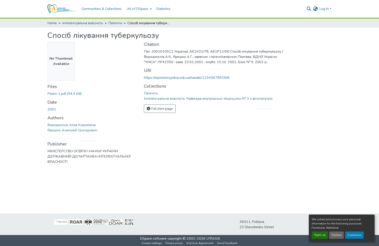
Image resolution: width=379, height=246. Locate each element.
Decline (336, 235)
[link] (93, 93)
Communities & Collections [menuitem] (101, 8)
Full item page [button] (161, 108)
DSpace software (153, 238)
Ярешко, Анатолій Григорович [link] (72, 130)
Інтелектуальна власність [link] (82, 23)
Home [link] (52, 23)
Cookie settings (152, 243)
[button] (62, 8)
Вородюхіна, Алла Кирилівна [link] (71, 125)
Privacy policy (174, 243)
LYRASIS (213, 238)
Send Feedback (227, 243)
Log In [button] (324, 8)
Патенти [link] (115, 23)
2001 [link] (51, 109)
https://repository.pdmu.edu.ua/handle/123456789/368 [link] (186, 77)
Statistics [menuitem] (163, 8)
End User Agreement (199, 243)
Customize (354, 235)
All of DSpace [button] (137, 8)
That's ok (319, 235)
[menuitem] (139, 9)
